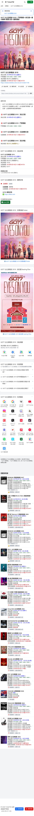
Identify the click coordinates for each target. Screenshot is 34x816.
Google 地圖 (4, 355)
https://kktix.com (10, 194)
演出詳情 (5, 86)
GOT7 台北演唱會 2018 (17, 6)
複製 (31, 93)
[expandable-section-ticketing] (32, 179)
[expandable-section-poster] (32, 209)
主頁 (2, 6)
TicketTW (10, 2)
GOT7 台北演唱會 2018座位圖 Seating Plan (18, 334)
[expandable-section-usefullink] (32, 396)
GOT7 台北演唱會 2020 (10, 13)
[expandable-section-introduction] (32, 100)
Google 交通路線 (12, 356)
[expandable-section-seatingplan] (32, 269)
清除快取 (30, 809)
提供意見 (20, 809)
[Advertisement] (17, 769)
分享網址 (3, 90)
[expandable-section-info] (32, 150)
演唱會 (6, 6)
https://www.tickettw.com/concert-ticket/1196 (15, 83)
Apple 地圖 (21, 355)
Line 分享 (6, 202)
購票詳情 (14, 86)
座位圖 (22, 86)
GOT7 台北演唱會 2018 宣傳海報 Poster (18, 261)
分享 (31, 2)
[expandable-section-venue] (32, 341)
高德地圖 (30, 355)
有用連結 (30, 86)
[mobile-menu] (2, 2)
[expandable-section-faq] (32, 364)
